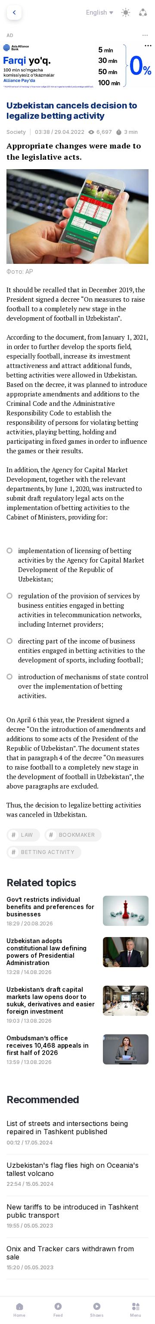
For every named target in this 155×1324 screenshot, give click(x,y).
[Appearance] (126, 12)
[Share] (143, 12)
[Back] (14, 12)
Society (16, 132)
